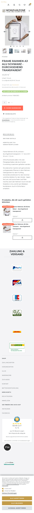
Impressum (5, 485)
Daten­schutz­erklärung (12, 484)
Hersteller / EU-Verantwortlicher (10, 143)
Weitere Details (9, 138)
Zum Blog (3, 2)
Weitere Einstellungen (9, 493)
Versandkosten (15, 84)
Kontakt (5, 384)
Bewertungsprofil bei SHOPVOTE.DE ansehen (17, 436)
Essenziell (8, 488)
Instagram (6, 409)
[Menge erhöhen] (8, 103)
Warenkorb (6, 375)
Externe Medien (10, 491)
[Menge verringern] (11, 103)
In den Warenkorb (13, 108)
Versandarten (7, 367)
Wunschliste (10, 114)
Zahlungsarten (8, 362)
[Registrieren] (14, 5)
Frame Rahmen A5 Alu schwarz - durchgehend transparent (21, 226)
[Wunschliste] (24, 5)
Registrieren (7, 396)
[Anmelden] (8, 5)
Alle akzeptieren (17, 498)
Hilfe (4, 371)
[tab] (8, 134)
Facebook (6, 413)
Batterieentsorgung (10, 388)
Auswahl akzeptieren (17, 508)
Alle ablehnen (17, 503)
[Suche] (19, 5)
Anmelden (6, 400)
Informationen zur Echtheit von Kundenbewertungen (17, 440)
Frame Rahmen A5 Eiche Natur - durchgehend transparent (21, 209)
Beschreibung (8, 134)
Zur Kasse (6, 379)
